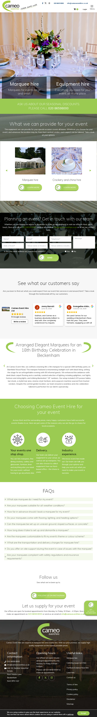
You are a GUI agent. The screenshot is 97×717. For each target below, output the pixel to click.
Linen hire (70, 672)
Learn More (33, 187)
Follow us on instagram (51, 595)
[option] (48, 363)
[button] (4, 366)
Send (49, 257)
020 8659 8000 (59, 3)
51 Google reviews (18, 317)
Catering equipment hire (76, 663)
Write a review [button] (20, 321)
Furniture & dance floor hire (78, 668)
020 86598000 (58, 108)
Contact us (71, 677)
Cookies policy (72, 694)
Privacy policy (72, 689)
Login (85, 9)
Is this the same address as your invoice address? (25, 251)
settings (70, 714)
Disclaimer (71, 699)
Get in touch (91, 610)
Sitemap (70, 704)
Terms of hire (72, 684)
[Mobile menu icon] (91, 6)
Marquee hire (72, 658)
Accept (83, 713)
